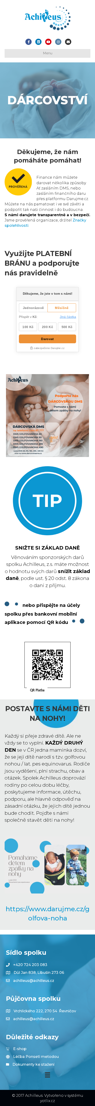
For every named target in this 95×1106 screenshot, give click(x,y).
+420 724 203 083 (30, 965)
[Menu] (47, 1075)
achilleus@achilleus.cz (33, 980)
